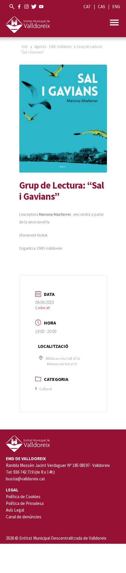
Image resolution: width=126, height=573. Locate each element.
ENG (116, 6)
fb (19, 6)
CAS (101, 6)
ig (26, 6)
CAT (87, 6)
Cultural (45, 388)
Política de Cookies (23, 496)
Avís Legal (15, 510)
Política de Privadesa (25, 503)
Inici (25, 46)
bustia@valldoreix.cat (25, 478)
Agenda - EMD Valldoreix (52, 46)
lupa (12, 6)
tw (34, 6)
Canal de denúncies (23, 517)
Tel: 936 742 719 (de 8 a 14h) (30, 472)
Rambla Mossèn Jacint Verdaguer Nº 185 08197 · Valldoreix (58, 465)
